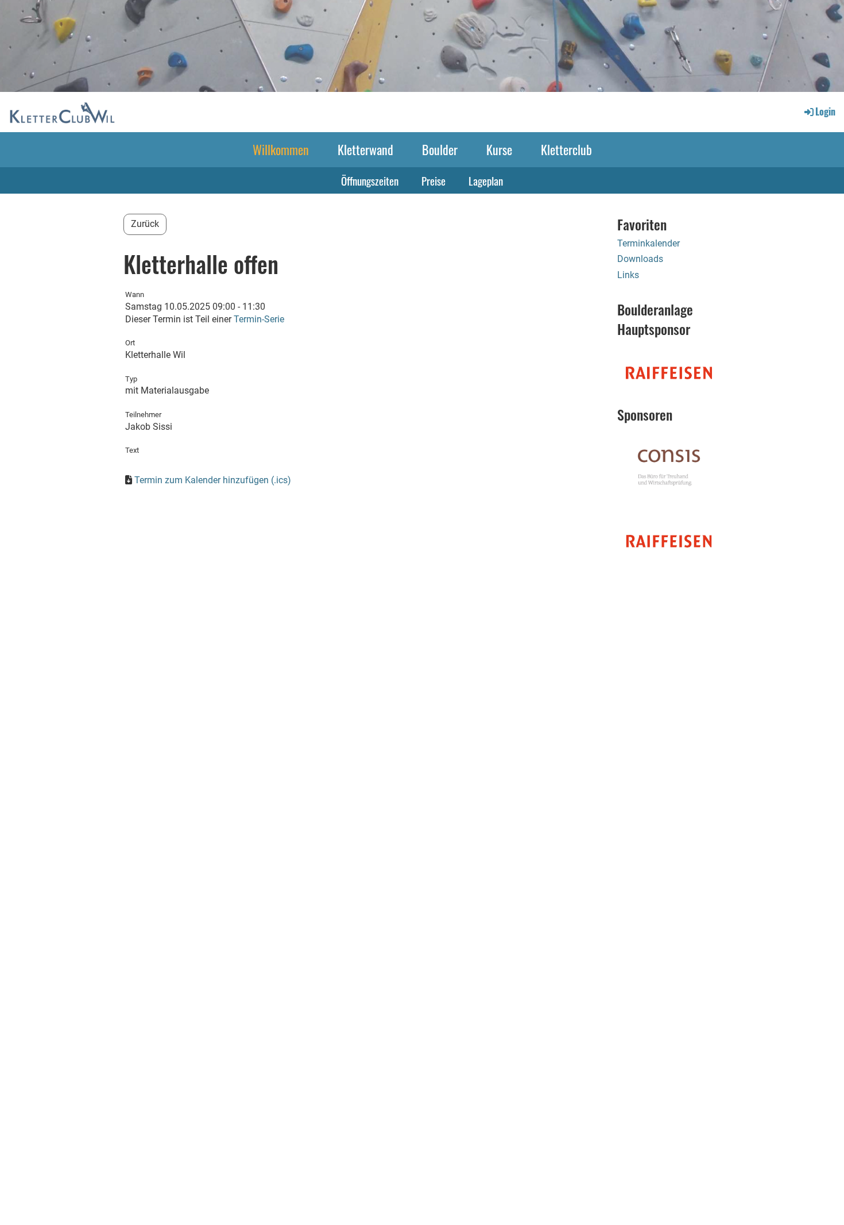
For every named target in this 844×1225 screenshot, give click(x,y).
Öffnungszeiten (369, 180)
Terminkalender (648, 243)
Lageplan (486, 180)
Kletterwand (365, 149)
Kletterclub (566, 149)
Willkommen (281, 149)
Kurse (499, 149)
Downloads (640, 258)
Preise (433, 180)
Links (628, 274)
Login (825, 111)
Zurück (145, 223)
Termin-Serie (259, 319)
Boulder (440, 149)
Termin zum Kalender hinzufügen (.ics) (212, 480)
